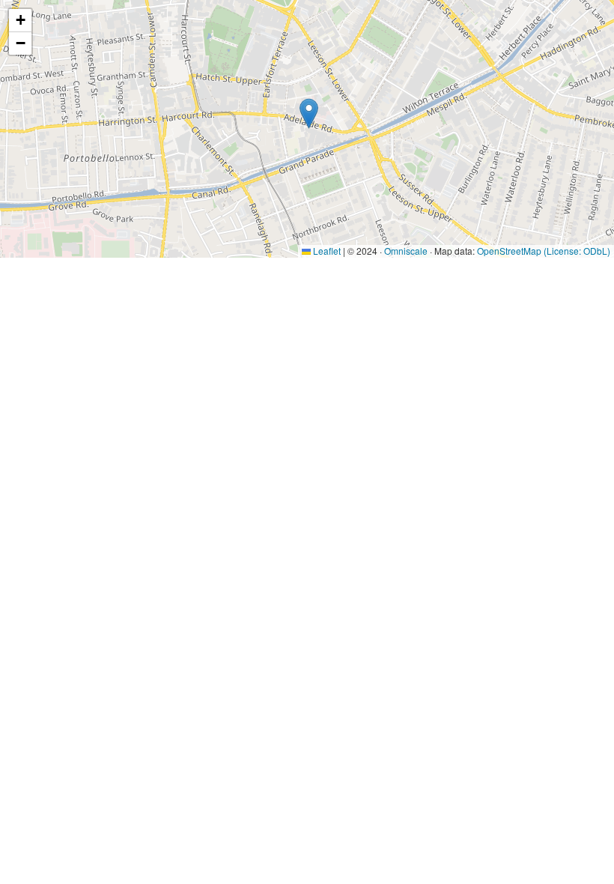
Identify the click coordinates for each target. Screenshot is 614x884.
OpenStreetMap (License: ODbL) (543, 250)
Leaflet (326, 250)
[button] (309, 113)
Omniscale (406, 250)
